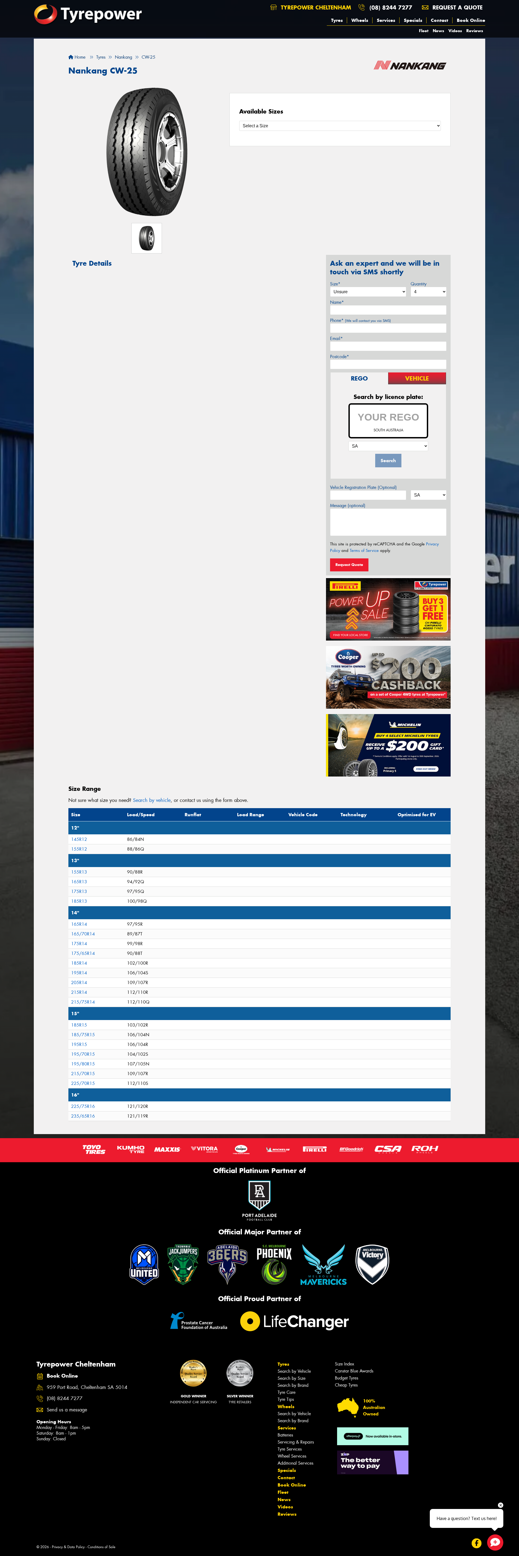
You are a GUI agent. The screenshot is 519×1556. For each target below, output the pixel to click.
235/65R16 (83, 1116)
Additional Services (295, 1463)
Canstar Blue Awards (354, 1371)
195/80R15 (83, 1064)
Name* (337, 302)
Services (386, 20)
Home (79, 57)
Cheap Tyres (346, 1385)
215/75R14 (83, 1002)
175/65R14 (83, 953)
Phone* (360, 320)
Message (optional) (347, 505)
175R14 (79, 944)
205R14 (79, 982)
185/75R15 (83, 1035)
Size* (335, 284)
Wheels (359, 20)
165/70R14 (83, 934)
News (438, 30)
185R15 (79, 1025)
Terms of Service (364, 550)
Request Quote (349, 564)
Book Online (471, 20)
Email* (336, 338)
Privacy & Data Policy (68, 1547)
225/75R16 (83, 1106)
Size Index (344, 1364)
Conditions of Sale (101, 1547)
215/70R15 (83, 1074)
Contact (439, 20)
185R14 (79, 963)
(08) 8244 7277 (391, 7)
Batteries (285, 1435)
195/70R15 (83, 1054)
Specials (413, 20)
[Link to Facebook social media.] (477, 1543)
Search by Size (291, 1378)
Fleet (423, 30)
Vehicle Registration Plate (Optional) (363, 487)
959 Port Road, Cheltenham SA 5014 (87, 1387)
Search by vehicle (152, 800)
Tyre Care (286, 1392)
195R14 (79, 973)
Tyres (337, 20)
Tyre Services (290, 1449)
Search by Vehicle (294, 1371)
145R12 (79, 839)
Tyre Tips (286, 1399)
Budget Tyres (346, 1378)
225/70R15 (83, 1083)
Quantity (419, 284)
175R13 (79, 891)
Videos (455, 30)
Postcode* (339, 356)
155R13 (79, 872)
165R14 (79, 924)
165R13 (79, 882)
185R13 (79, 901)
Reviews (474, 30)
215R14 (79, 992)
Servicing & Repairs (296, 1442)
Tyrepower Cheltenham (315, 7)
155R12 (79, 849)
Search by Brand (293, 1385)
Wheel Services (292, 1456)
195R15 (79, 1044)
